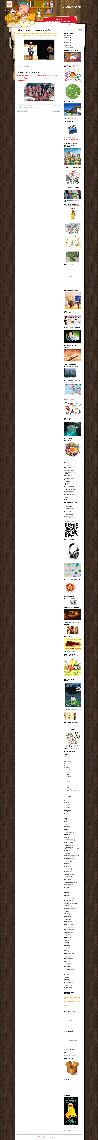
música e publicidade (69, 929)
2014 (67, 802)
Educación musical (69, 516)
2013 (67, 804)
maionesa (67, 916)
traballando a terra (69, 976)
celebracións (67, 850)
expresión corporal (69, 881)
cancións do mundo (69, 839)
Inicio (40, 110)
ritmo (66, 959)
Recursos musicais (69, 513)
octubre (68, 779)
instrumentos (67, 902)
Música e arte (68, 509)
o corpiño (67, 939)
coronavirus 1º (68, 37)
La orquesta (67, 492)
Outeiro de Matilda (69, 505)
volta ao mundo (68, 982)
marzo (68, 789)
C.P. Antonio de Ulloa (69, 496)
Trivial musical (68, 481)
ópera (66, 942)
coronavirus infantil (69, 47)
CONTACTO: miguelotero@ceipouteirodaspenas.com (58, 20)
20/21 (66, 818)
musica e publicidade (69, 927)
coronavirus (67, 860)
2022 (67, 763)
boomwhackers (68, 836)
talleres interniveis (69, 969)
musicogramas (68, 932)
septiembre (69, 781)
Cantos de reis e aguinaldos (71, 848)
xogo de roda (68, 985)
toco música (67, 974)
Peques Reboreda (69, 514)
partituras (67, 947)
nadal (66, 935)
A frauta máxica (68, 517)
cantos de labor (68, 847)
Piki (66, 499)
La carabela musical (69, 464)
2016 (67, 774)
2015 (67, 800)
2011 (67, 807)
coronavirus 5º (68, 44)
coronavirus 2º (68, 39)
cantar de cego (68, 845)
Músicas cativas (72, 7)
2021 (67, 765)
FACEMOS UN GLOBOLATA (28, 72)
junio (68, 783)
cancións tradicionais (69, 842)
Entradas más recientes (22, 111)
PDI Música (67, 473)
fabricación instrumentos (70, 882)
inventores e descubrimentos (71, 903)
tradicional (67, 977)
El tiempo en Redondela (70, 1055)
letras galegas (68, 906)
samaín (66, 964)
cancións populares (69, 840)
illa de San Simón (68, 897)
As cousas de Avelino (69, 508)
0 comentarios (57, 64)
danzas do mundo (69, 874)
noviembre (69, 778)
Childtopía (67, 483)
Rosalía (66, 961)
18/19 (66, 815)
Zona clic (67, 484)
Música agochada (69, 506)
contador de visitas (68, 758)
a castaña (67, 823)
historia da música (69, 893)
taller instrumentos (69, 968)
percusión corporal (69, 953)
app (66, 831)
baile (66, 834)
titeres (66, 972)
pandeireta (67, 945)
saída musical (27, 66)
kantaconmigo (68, 905)
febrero (68, 796)
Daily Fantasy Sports (56, 1137)
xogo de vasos (68, 987)
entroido (67, 877)
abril (68, 787)
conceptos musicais (69, 852)
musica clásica (68, 924)
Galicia (66, 890)
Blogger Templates (41, 1137)
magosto (67, 914)
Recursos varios (68, 475)
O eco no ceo (68, 511)
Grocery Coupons (48, 1137)
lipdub (66, 911)
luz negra (67, 913)
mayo (68, 785)
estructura (67, 879)
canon (66, 844)
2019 (67, 769)
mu (65, 922)
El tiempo (67, 1053)
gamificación (67, 892)
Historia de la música (69, 486)
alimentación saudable (70, 827)
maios (66, 918)
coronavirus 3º (68, 40)
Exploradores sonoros (69, 491)
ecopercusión (68, 876)
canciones (67, 837)
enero (68, 798)
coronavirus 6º (68, 45)
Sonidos (67, 477)
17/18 (66, 813)
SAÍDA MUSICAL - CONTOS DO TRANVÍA (33, 30)
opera (66, 940)
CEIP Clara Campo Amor (70, 472)
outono (66, 943)
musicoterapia (68, 934)
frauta (66, 889)
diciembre (69, 776)
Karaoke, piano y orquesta (70, 488)
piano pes (67, 955)
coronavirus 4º (68, 42)
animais (66, 829)
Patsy (66, 948)
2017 (67, 772)
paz (66, 950)
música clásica (68, 926)
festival (66, 885)
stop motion (67, 966)
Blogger (77, 1127)
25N (66, 821)
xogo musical (68, 988)
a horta (66, 824)
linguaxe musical (68, 910)
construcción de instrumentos (30, 107)
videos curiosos (68, 980)
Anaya (66, 497)
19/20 (66, 816)
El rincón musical (68, 465)
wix (65, 984)
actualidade (67, 826)
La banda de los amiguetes (70, 489)
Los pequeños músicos (70, 494)
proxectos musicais (69, 958)
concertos (67, 853)
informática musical (69, 898)
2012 (67, 805)
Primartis (67, 462)
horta (66, 895)
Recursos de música (69, 470)
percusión (67, 951)
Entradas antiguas (57, 111)
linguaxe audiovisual (69, 908)
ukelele (66, 979)
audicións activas (68, 832)
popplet (66, 956)
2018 (67, 770)
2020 (67, 767)
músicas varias (68, 931)
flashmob (67, 887)
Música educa (68, 467)
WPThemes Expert (57, 1136)
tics (65, 971)
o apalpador (67, 937)
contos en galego (68, 858)
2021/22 (67, 819)
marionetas (67, 919)
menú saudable (68, 921)
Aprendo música (68, 469)
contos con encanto (69, 856)
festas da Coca (68, 884)
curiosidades (67, 873)
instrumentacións (68, 900)
